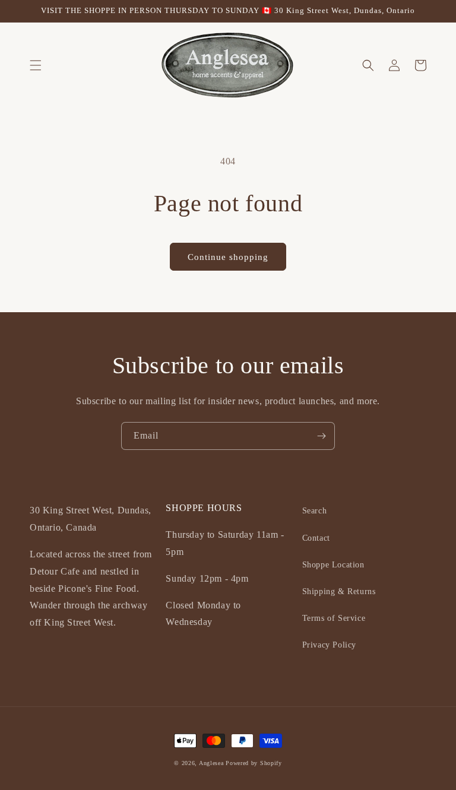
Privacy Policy (329, 644)
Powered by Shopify (254, 763)
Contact (316, 538)
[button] (36, 65)
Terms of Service (334, 618)
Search (314, 510)
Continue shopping (228, 257)
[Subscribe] (321, 436)
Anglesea (211, 763)
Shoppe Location (333, 564)
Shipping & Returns (339, 591)
